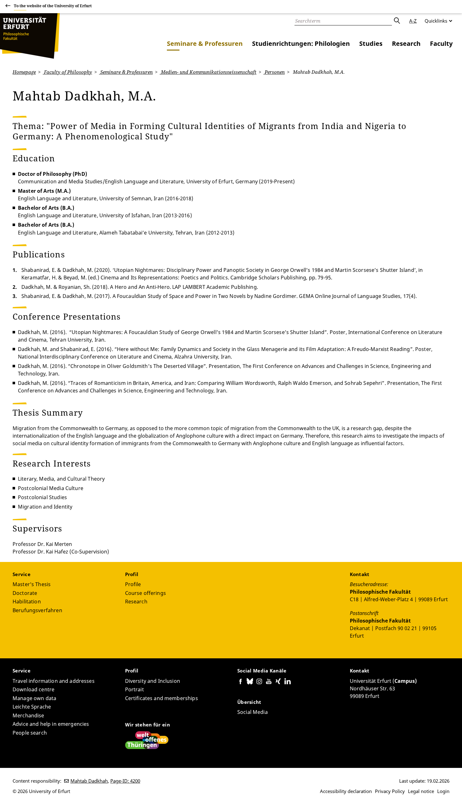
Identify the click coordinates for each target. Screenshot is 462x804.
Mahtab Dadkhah (89, 781)
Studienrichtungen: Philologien (301, 43)
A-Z (413, 21)
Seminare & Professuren (205, 43)
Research (406, 43)
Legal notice (421, 791)
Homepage (24, 72)
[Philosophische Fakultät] (30, 36)
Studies (370, 43)
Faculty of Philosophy (67, 72)
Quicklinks (436, 21)
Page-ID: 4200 (125, 781)
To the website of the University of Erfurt (53, 5)
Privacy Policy (390, 791)
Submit (396, 20)
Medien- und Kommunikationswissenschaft (208, 72)
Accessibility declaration (346, 791)
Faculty (441, 43)
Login (443, 791)
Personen (274, 72)
